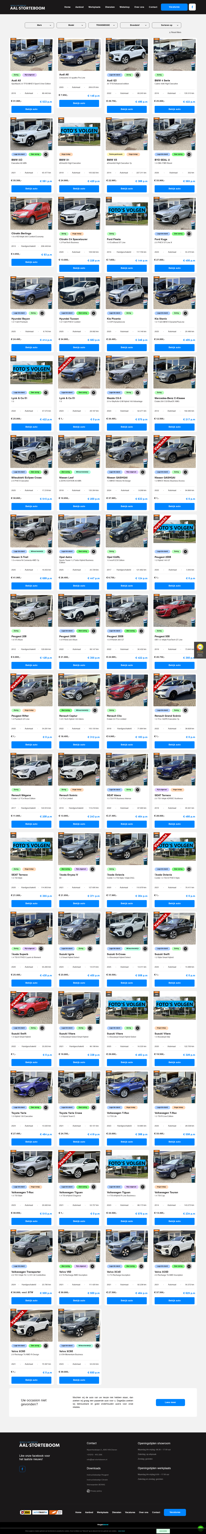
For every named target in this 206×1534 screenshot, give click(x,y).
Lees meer (170, 1402)
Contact (153, 7)
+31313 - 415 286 (94, 1454)
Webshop (125, 7)
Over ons (139, 7)
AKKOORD (163, 1531)
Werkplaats (94, 7)
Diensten (110, 7)
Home (67, 7)
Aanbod (79, 7)
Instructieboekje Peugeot (98, 1475)
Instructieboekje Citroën (97, 1479)
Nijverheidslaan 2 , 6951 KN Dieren (102, 1449)
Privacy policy (96, 1491)
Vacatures (174, 7)
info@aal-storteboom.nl (97, 1459)
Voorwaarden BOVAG (96, 1484)
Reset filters (176, 32)
